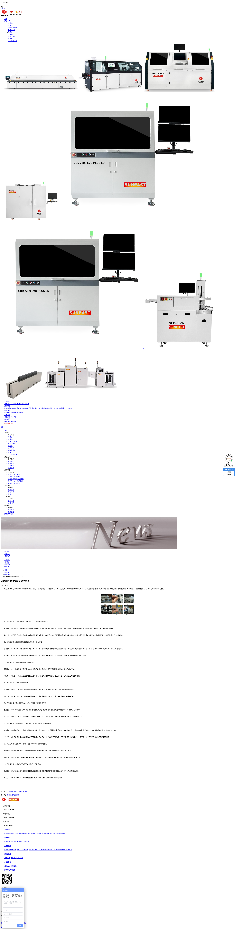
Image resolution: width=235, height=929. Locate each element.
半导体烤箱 (11, 450)
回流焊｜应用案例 (14, 474)
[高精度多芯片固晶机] (129, 220)
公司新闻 (11, 490)
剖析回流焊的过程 (13, 795)
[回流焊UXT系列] (41, 91)
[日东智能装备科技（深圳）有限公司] (11, 15)
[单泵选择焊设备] (179, 91)
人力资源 (7, 415)
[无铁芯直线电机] (24, 399)
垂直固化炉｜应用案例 (15, 481)
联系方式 (11, 510)
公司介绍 (11, 461)
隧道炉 (10, 446)
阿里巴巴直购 (8, 423)
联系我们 (7, 419)
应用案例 (7, 406)
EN (2, 427)
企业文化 (11, 463)
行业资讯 (11, 494)
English (3, 8)
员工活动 (11, 501)
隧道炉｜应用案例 (14, 483)
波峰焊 (10, 439)
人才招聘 (11, 503)
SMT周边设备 (12, 454)
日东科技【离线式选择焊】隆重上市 (18, 791)
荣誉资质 (11, 468)
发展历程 (11, 465)
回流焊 (10, 437)
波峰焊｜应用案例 (14, 476)
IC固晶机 (11, 448)
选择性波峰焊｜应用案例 (16, 479)
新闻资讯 (7, 410)
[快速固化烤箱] (180, 348)
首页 (5, 19)
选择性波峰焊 (12, 441)
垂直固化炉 (11, 443)
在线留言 (11, 512)
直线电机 (11, 452)
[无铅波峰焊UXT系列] (110, 91)
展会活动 (11, 492)
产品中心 (7, 21)
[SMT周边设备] (80, 399)
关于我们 (7, 401)
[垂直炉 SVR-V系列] (32, 220)
